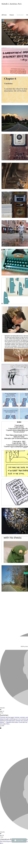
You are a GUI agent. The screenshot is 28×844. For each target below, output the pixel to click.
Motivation (20, 15)
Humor (12, 15)
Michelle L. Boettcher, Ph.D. (11, 4)
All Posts (4, 15)
